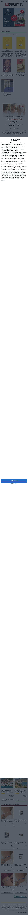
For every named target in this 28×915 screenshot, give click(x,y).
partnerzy (8, 156)
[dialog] (14, 457)
